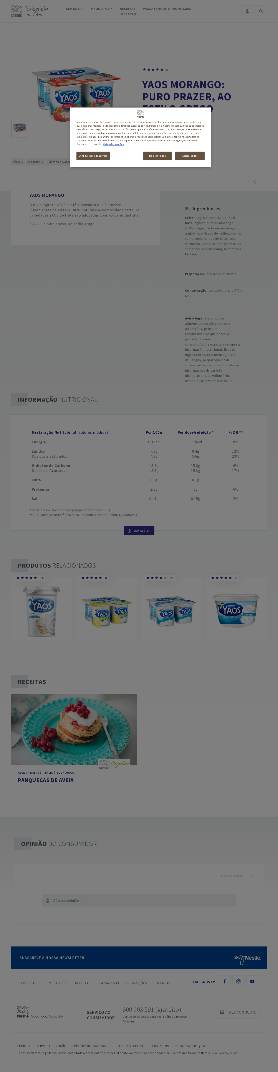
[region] (140, 137)
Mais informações (113, 144)
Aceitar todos (189, 155)
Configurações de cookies (93, 155)
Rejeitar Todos (157, 155)
